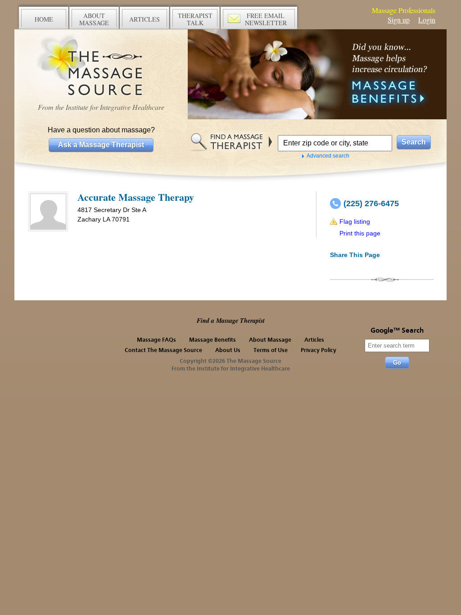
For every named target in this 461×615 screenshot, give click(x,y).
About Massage (270, 340)
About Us (227, 350)
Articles (314, 340)
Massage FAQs (156, 340)
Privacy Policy (318, 350)
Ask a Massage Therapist (101, 145)
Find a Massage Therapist (231, 320)
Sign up (399, 19)
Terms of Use (270, 350)
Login (426, 19)
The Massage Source (101, 66)
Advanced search (328, 155)
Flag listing (354, 221)
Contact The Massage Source (163, 350)
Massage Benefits (212, 340)
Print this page (359, 233)
